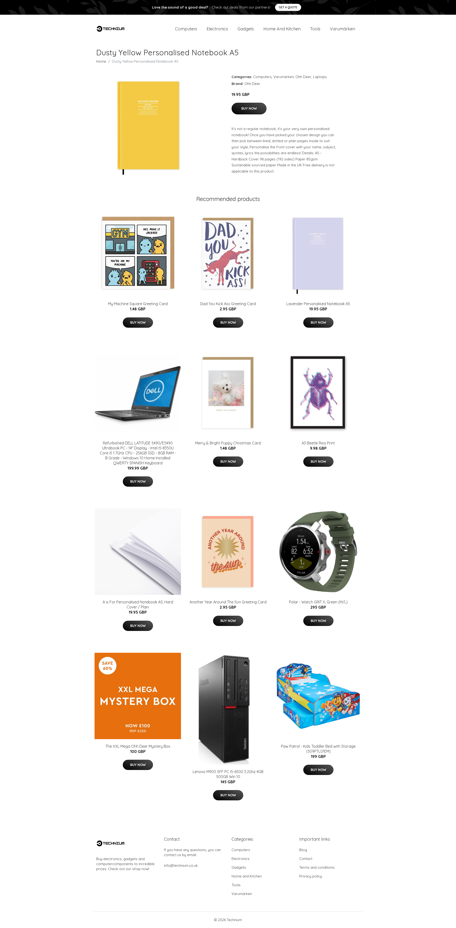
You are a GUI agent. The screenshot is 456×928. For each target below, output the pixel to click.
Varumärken (342, 29)
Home (101, 61)
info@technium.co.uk (181, 865)
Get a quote (288, 7)
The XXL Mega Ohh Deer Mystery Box (137, 746)
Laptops (320, 77)
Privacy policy (310, 876)
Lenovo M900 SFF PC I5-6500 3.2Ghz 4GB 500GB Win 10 (228, 774)
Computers (186, 29)
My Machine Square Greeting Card (138, 303)
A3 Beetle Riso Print (318, 443)
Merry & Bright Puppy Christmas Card (228, 443)
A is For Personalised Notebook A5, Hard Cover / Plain (138, 604)
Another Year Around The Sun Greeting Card (228, 602)
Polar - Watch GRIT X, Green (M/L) (318, 602)
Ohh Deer (303, 77)
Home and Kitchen (282, 29)
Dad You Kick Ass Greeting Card (228, 303)
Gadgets (246, 29)
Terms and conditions (317, 867)
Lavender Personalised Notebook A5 (318, 303)
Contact (305, 858)
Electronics (217, 29)
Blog (303, 850)
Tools (315, 29)
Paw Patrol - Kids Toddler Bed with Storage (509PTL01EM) (318, 749)
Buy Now (249, 108)
